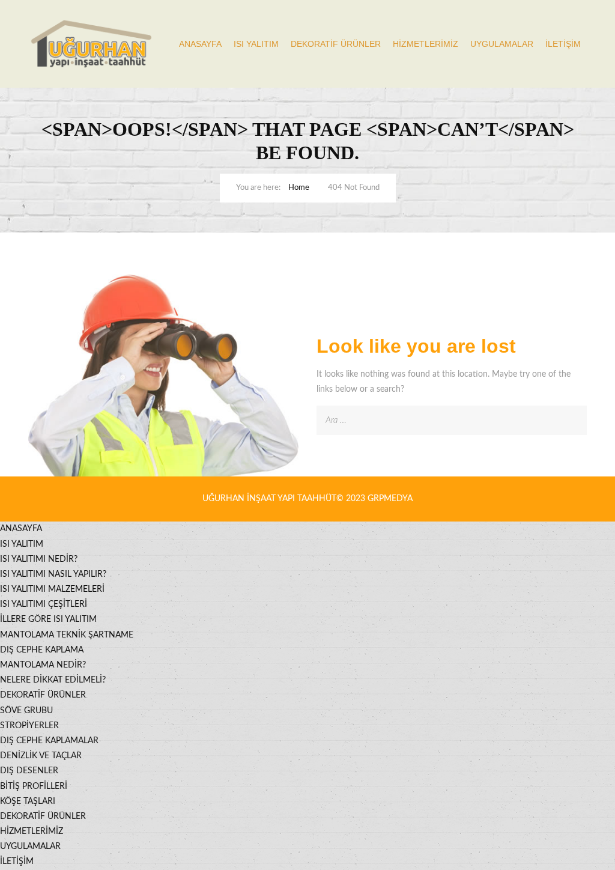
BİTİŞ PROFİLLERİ (33, 786)
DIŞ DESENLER (29, 771)
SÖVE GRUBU (26, 711)
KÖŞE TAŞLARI (27, 801)
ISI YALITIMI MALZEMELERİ (52, 589)
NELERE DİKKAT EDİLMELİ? (53, 680)
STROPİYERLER (29, 726)
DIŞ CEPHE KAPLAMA (41, 650)
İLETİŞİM (563, 44)
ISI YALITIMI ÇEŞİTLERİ (43, 604)
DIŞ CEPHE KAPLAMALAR (49, 741)
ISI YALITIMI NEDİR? (38, 559)
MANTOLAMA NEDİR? (43, 665)
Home (298, 188)
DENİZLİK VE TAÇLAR (41, 756)
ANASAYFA (200, 44)
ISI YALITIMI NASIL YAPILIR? (53, 574)
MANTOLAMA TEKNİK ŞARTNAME (66, 635)
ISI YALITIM (256, 44)
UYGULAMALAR (501, 44)
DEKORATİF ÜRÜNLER (336, 44)
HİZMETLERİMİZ (425, 44)
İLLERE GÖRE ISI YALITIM (48, 619)
